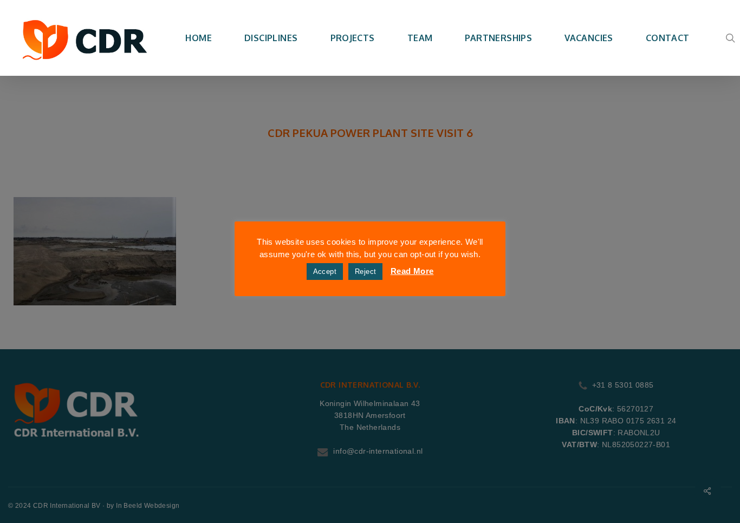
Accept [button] (324, 271)
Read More (412, 271)
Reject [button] (365, 271)
